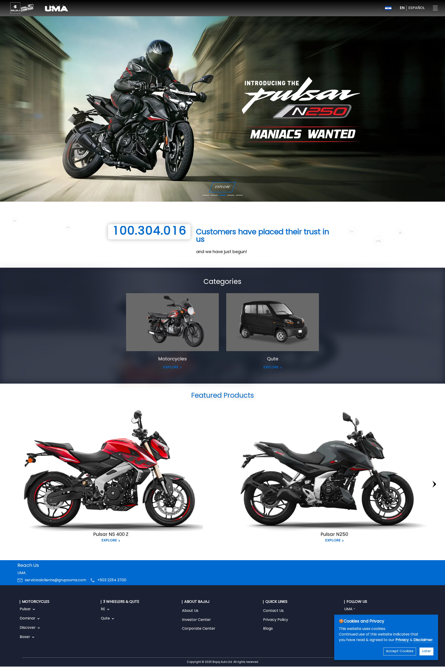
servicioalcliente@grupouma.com (55, 580)
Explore (109, 540)
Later (426, 651)
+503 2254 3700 (111, 580)
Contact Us (273, 611)
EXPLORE (222, 187)
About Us (190, 611)
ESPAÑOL (416, 8)
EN (402, 8)
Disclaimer (423, 640)
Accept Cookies (399, 651)
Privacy (402, 640)
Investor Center (196, 620)
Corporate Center (198, 629)
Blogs (268, 629)
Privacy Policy (275, 620)
